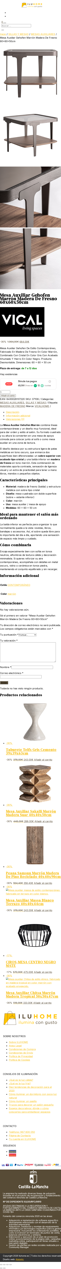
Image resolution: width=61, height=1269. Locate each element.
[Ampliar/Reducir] (1, 1264)
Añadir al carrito (8, 396)
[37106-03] (30, 288)
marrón (12, 593)
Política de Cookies (19, 1059)
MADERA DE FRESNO (12, 406)
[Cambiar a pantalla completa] (4, 1264)
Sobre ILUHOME (18, 1042)
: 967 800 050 (22, 1132)
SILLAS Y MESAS (18, 34)
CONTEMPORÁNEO (19, 585)
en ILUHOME (22, 1139)
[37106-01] (30, 164)
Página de (20, 1135)
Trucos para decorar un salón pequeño (31, 1104)
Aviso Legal (15, 1045)
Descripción (12, 412)
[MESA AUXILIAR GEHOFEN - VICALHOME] (30, 103)
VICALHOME (42, 406)
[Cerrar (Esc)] (10, 1264)
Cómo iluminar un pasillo (23, 1101)
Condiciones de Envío (21, 1052)
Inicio (3, 34)
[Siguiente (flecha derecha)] (4, 1268)
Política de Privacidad (21, 1056)
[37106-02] (30, 226)
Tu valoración (9, 640)
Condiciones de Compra (22, 1049)
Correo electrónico (11, 673)
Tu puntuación (9, 634)
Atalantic (20, 1259)
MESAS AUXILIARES (43, 34)
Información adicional (18, 415)
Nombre (5, 667)
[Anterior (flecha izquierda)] (1, 1268)
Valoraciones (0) (15, 419)
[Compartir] (7, 1264)
